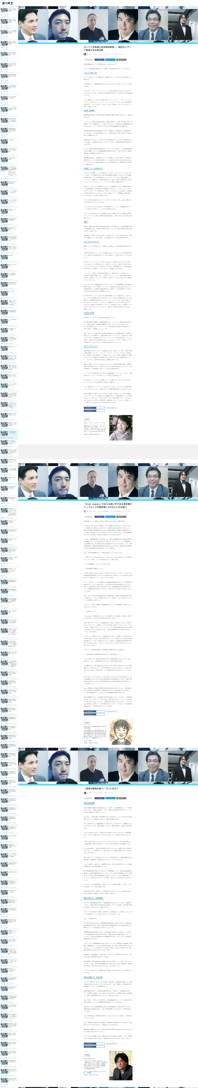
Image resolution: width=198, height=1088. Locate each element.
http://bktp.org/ (117, 859)
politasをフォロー (90, 411)
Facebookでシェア (90, 408)
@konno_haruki (93, 1074)
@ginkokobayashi (94, 434)
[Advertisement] (109, 451)
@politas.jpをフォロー (111, 408)
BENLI (90, 740)
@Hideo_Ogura (93, 742)
